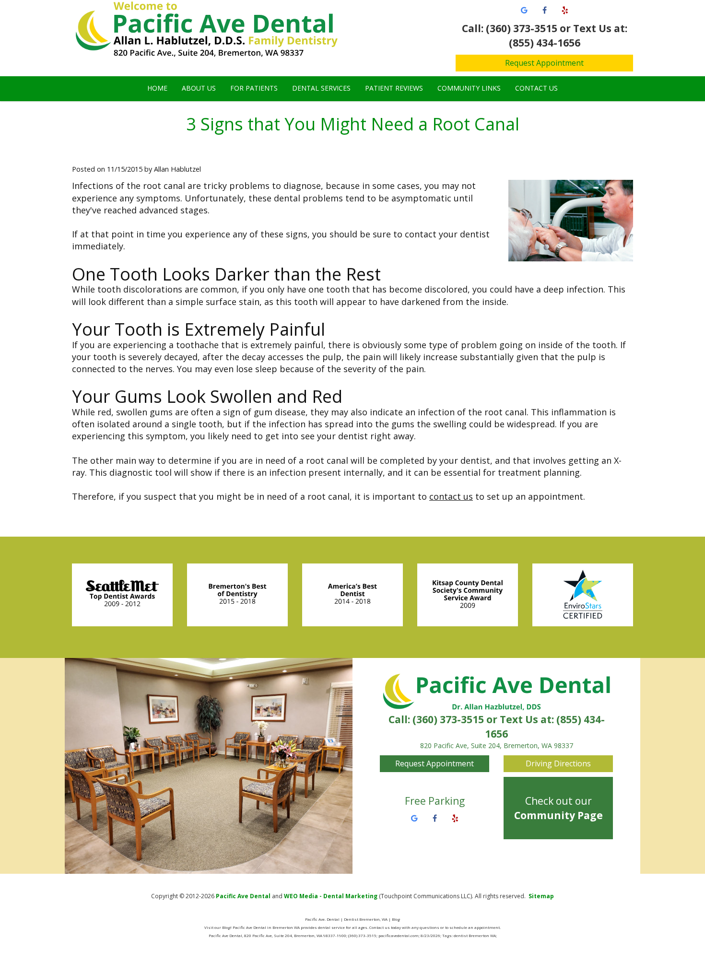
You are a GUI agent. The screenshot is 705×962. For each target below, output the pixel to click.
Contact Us (536, 88)
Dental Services (321, 88)
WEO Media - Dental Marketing (330, 896)
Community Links (469, 88)
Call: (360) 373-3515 (509, 28)
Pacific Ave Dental (243, 896)
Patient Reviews (394, 88)
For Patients (254, 88)
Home (157, 88)
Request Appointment (544, 63)
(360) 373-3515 (448, 719)
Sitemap (541, 896)
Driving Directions (558, 763)
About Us (199, 88)
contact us (451, 496)
